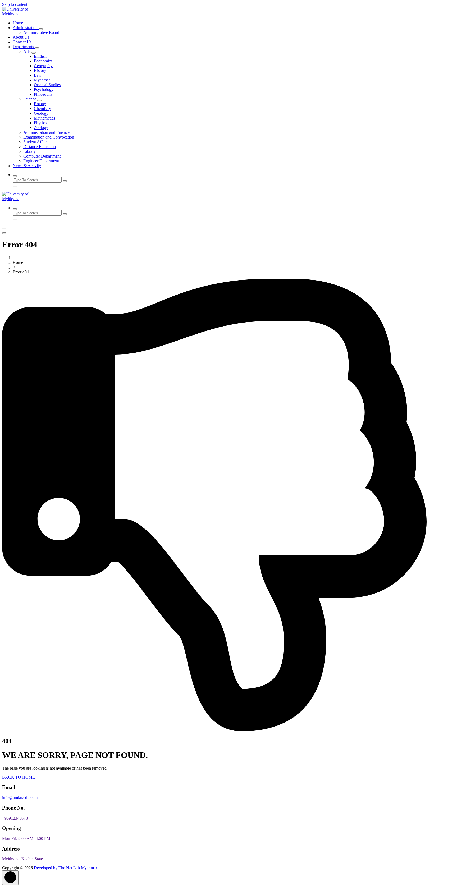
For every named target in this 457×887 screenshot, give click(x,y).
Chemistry (42, 108)
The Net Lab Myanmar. (78, 868)
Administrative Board (41, 32)
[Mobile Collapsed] (41, 29)
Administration (26, 27)
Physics (40, 123)
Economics (43, 61)
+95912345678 (15, 818)
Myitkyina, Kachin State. (23, 859)
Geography (43, 65)
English (40, 56)
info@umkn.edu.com (20, 797)
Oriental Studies (47, 84)
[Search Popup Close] (15, 186)
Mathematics (44, 118)
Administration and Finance (46, 132)
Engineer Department (41, 161)
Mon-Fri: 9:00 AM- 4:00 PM (26, 838)
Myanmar (42, 80)
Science (29, 99)
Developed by (45, 868)
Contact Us (22, 42)
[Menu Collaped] (4, 228)
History (40, 70)
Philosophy (43, 94)
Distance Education (39, 146)
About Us (21, 37)
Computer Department (42, 156)
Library (29, 151)
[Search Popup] (15, 176)
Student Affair (35, 142)
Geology (41, 113)
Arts (26, 51)
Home (18, 23)
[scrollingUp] (10, 877)
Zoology (41, 127)
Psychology (43, 89)
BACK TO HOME (18, 777)
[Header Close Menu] (4, 233)
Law (38, 75)
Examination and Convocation (48, 137)
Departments (24, 46)
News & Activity (27, 165)
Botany (40, 104)
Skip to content (14, 4)
